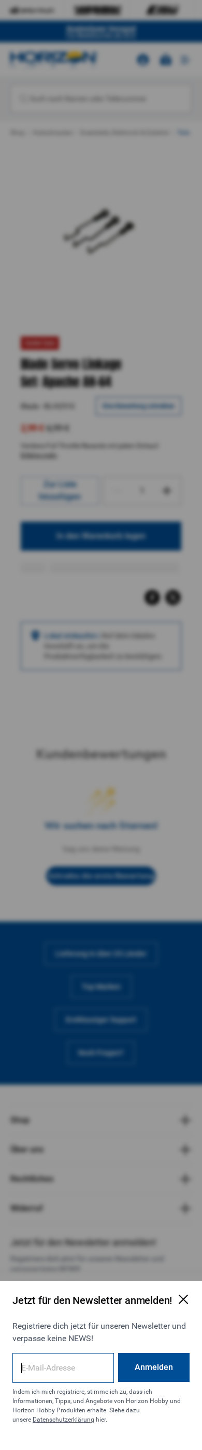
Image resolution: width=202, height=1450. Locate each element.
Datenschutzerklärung (63, 1419)
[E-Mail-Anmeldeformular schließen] (183, 1299)
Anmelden (154, 1367)
